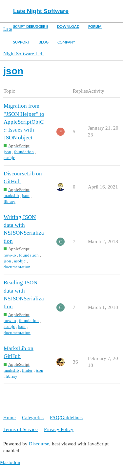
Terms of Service (20, 429)
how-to (10, 255)
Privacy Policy (58, 429)
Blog (44, 42)
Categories (33, 417)
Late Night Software (41, 11)
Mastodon (10, 462)
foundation (24, 151)
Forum (95, 26)
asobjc (9, 157)
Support (21, 42)
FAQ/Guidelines (66, 417)
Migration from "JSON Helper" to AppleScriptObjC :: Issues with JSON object (24, 122)
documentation (17, 266)
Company (66, 42)
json (7, 151)
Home (9, 417)
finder (27, 370)
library (9, 201)
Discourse (39, 443)
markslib (11, 195)
